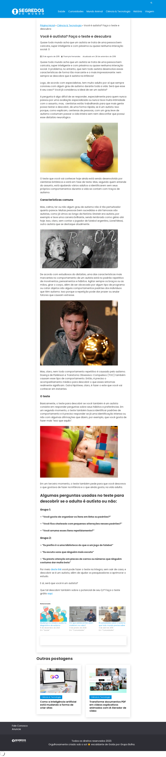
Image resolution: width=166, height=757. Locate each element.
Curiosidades (75, 11)
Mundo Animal (95, 11)
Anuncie (16, 729)
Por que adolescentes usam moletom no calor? (81, 624)
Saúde (61, 11)
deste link (56, 569)
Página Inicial (47, 25)
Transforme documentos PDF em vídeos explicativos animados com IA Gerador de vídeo (107, 706)
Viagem (149, 11)
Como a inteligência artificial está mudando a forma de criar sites (58, 704)
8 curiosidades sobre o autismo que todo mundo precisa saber (112, 624)
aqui (49, 593)
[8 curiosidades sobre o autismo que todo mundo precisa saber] (112, 614)
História (137, 11)
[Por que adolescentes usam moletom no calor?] (82, 614)
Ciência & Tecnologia (118, 11)
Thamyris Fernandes (71, 56)
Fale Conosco (20, 725)
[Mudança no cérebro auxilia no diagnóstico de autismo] (53, 614)
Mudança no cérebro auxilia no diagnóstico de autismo (53, 624)
